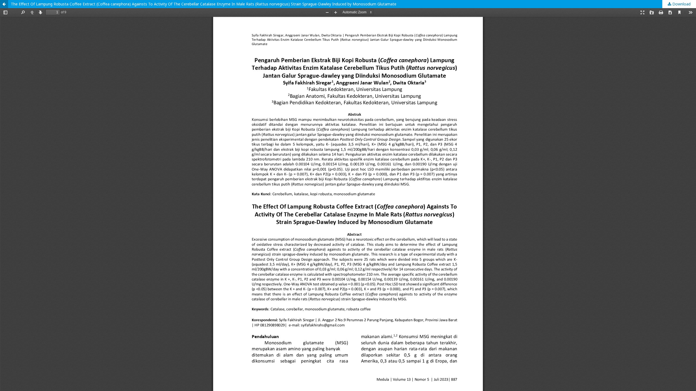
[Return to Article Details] (4, 4)
